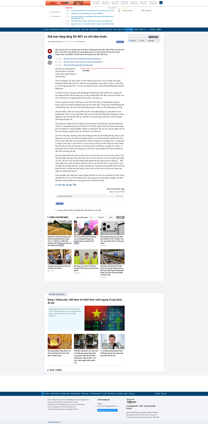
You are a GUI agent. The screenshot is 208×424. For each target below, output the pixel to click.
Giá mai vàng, (68, 210)
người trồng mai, (89, 210)
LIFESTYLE (142, 29)
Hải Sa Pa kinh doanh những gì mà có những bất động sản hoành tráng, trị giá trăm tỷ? (85, 239)
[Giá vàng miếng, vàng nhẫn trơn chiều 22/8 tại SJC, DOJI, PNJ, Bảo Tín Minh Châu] (60, 341)
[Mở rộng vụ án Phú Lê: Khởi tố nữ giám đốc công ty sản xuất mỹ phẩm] (86, 256)
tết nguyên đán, (78, 210)
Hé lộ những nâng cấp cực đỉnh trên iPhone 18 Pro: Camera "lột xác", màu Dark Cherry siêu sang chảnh (112, 240)
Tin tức (142, 40)
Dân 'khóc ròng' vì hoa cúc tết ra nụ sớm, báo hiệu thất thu (83, 62)
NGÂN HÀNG (85, 29)
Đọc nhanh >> (113, 8)
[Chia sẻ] (50, 57)
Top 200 (163, 394)
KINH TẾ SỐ (121, 29)
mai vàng (98, 210)
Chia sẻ (121, 42)
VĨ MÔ (114, 29)
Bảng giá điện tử (55, 12)
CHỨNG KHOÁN (54, 29)
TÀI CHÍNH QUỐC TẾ (106, 29)
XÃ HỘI (47, 29)
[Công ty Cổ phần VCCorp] (143, 401)
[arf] (90, 198)
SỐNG (136, 29)
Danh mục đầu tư (55, 16)
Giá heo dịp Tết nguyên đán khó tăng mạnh (78, 65)
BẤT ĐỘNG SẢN (65, 29)
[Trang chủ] (43, 29)
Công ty (133, 40)
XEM (120, 217)
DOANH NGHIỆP (75, 29)
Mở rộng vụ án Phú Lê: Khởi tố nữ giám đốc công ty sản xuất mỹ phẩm (86, 268)
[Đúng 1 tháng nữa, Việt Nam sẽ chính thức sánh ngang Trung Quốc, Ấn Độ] (104, 318)
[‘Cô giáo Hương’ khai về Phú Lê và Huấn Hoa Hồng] (60, 256)
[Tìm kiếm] (153, 37)
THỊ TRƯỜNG (129, 29)
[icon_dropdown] (160, 2)
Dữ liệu (152, 29)
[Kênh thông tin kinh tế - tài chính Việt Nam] (68, 3)
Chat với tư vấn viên (108, 410)
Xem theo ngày (82, 217)
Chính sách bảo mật (54, 422)
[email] (50, 63)
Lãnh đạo (151, 40)
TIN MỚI (85, 71)
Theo (89, 196)
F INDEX (158, 29)
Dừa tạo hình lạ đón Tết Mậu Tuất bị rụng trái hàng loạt (82, 59)
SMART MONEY (94, 29)
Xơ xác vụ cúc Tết (67, 184)
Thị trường (81, 42)
